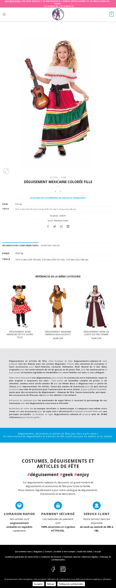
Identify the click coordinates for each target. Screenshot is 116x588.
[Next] (113, 316)
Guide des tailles (50, 245)
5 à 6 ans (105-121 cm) (46, 209)
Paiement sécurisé (72, 557)
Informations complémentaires (20, 245)
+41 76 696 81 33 (66, 6)
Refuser (50, 584)
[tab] (20, 245)
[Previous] (2, 316)
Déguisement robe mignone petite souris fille (20, 334)
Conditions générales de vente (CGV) (21, 557)
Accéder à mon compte (64, 551)
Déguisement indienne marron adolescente (58, 333)
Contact (48, 551)
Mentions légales (90, 557)
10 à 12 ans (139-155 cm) (25, 209)
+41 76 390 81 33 (51, 6)
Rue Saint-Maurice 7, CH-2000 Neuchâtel (41, 1)
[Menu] (4, 14)
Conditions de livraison (50, 557)
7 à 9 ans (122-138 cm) (66, 209)
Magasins (38, 551)
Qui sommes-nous (23, 551)
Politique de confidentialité (71, 584)
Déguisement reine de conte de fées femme (96, 333)
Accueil (54, 177)
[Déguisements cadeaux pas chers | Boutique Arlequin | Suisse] (58, 14)
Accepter (38, 584)
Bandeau (58, 220)
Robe (63, 177)
